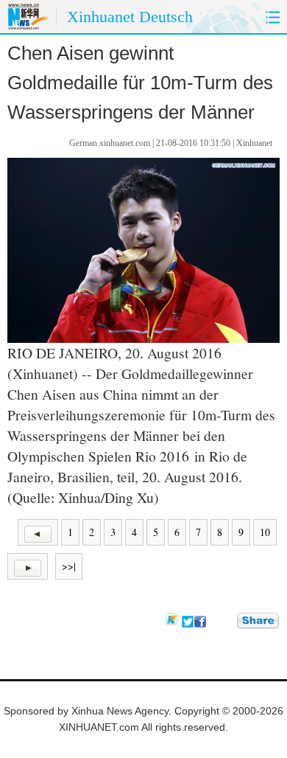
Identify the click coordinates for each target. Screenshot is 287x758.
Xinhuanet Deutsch (130, 16)
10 (265, 532)
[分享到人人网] (226, 620)
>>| (69, 566)
